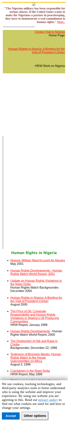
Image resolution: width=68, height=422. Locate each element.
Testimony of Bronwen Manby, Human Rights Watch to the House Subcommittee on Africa (35, 358)
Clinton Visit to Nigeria (50, 32)
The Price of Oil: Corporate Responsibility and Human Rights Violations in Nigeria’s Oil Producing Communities (34, 316)
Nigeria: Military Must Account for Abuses (37, 260)
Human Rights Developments (30, 331)
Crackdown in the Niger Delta (30, 370)
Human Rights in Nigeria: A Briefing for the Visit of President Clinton (36, 50)
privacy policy (48, 400)
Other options (35, 416)
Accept (11, 415)
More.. (61, 22)
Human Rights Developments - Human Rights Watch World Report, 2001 (36, 272)
